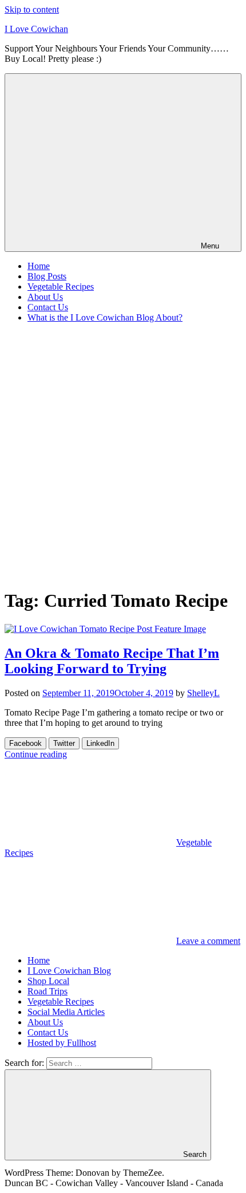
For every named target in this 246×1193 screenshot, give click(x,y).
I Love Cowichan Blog (69, 970)
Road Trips (47, 991)
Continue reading (36, 754)
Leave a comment (208, 941)
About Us (45, 297)
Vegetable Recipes (60, 286)
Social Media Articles (66, 1012)
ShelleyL (203, 693)
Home (38, 266)
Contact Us (47, 307)
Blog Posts (46, 276)
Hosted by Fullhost (61, 1043)
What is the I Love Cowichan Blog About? (104, 317)
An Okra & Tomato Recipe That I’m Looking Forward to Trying (112, 661)
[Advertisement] (123, 455)
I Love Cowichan (36, 29)
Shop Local (48, 981)
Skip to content (32, 9)
